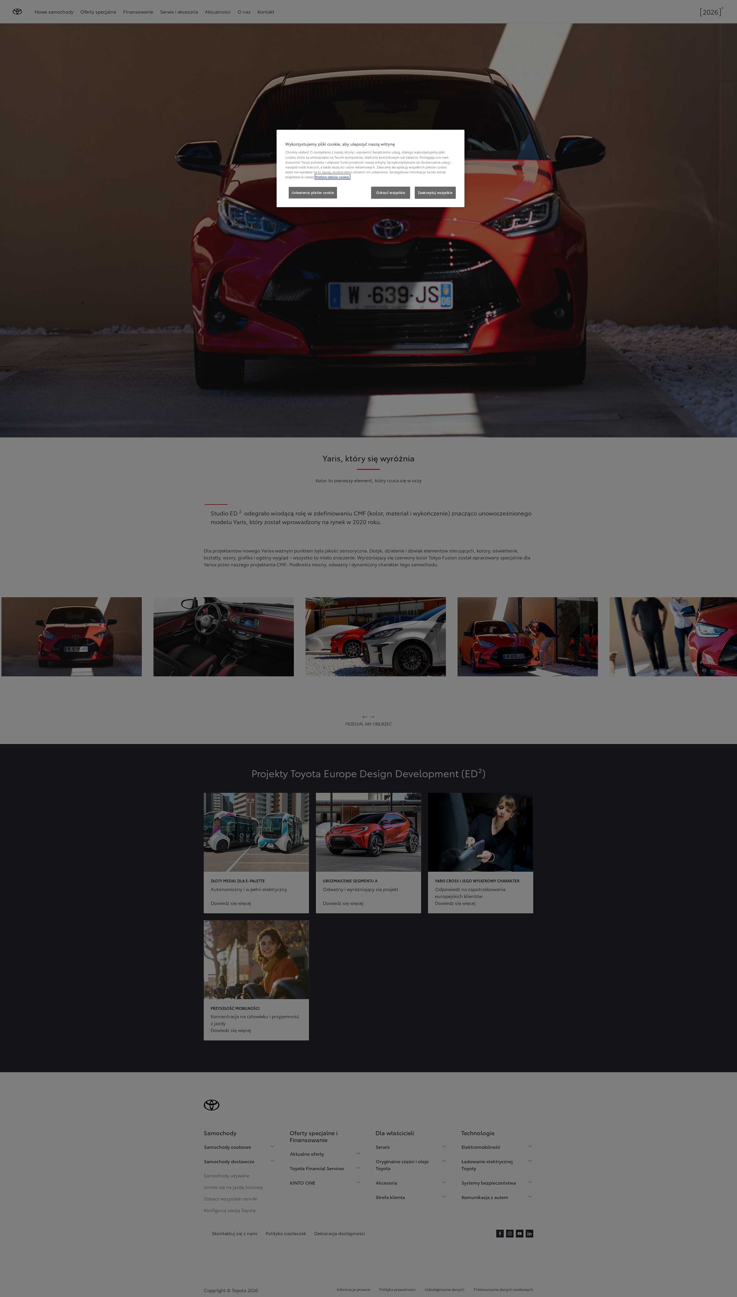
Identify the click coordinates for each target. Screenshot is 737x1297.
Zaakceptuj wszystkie (435, 192)
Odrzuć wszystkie (390, 192)
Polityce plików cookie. (332, 177)
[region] (370, 168)
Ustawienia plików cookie (313, 192)
